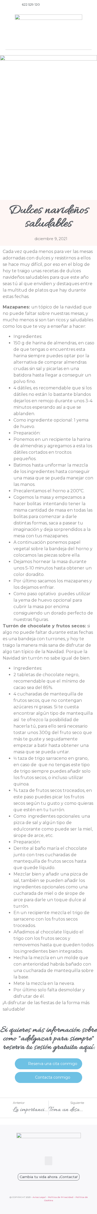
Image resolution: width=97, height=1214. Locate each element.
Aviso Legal (39, 1197)
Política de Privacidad (60, 1197)
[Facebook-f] (80, 4)
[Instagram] (87, 4)
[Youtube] (72, 4)
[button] (48, 42)
